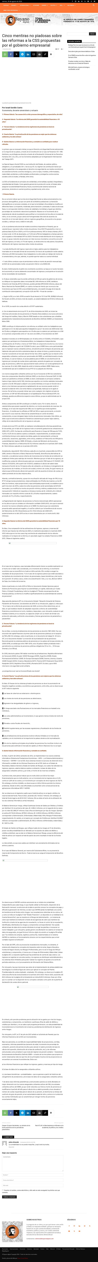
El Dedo (58, 1249)
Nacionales (5, 1249)
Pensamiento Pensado (68, 1249)
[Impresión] (39, 54)
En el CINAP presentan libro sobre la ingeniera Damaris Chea (82, 56)
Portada (6, 5)
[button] (93, 5)
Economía (36, 5)
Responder (11, 1147)
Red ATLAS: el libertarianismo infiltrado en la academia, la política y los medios (49, 1126)
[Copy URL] (45, 54)
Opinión (44, 5)
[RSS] (85, 1)
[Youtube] (94, 1)
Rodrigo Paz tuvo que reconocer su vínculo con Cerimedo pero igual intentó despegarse (82, 46)
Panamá (13, 5)
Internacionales (14, 1249)
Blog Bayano (5, 1251)
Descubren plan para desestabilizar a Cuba (81, 51)
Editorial (52, 1249)
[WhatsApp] (5, 54)
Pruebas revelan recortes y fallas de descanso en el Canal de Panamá (79, 62)
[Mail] (81, 1)
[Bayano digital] (49, 20)
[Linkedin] (78, 1)
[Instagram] (75, 1)
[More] (51, 54)
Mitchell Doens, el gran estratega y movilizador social (79, 68)
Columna (29, 1249)
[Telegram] (88, 1)
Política (53, 5)
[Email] (34, 54)
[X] (91, 1)
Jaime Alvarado (14, 1142)
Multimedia (70, 5)
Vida (47, 1249)
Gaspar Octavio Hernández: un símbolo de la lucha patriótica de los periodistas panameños (16, 1127)
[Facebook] (72, 1)
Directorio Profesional (10, 10)
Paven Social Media (23, 1258)
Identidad (36, 1249)
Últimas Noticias (80, 1249)
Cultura (42, 1249)
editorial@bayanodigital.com (44, 1239)
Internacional (24, 5)
